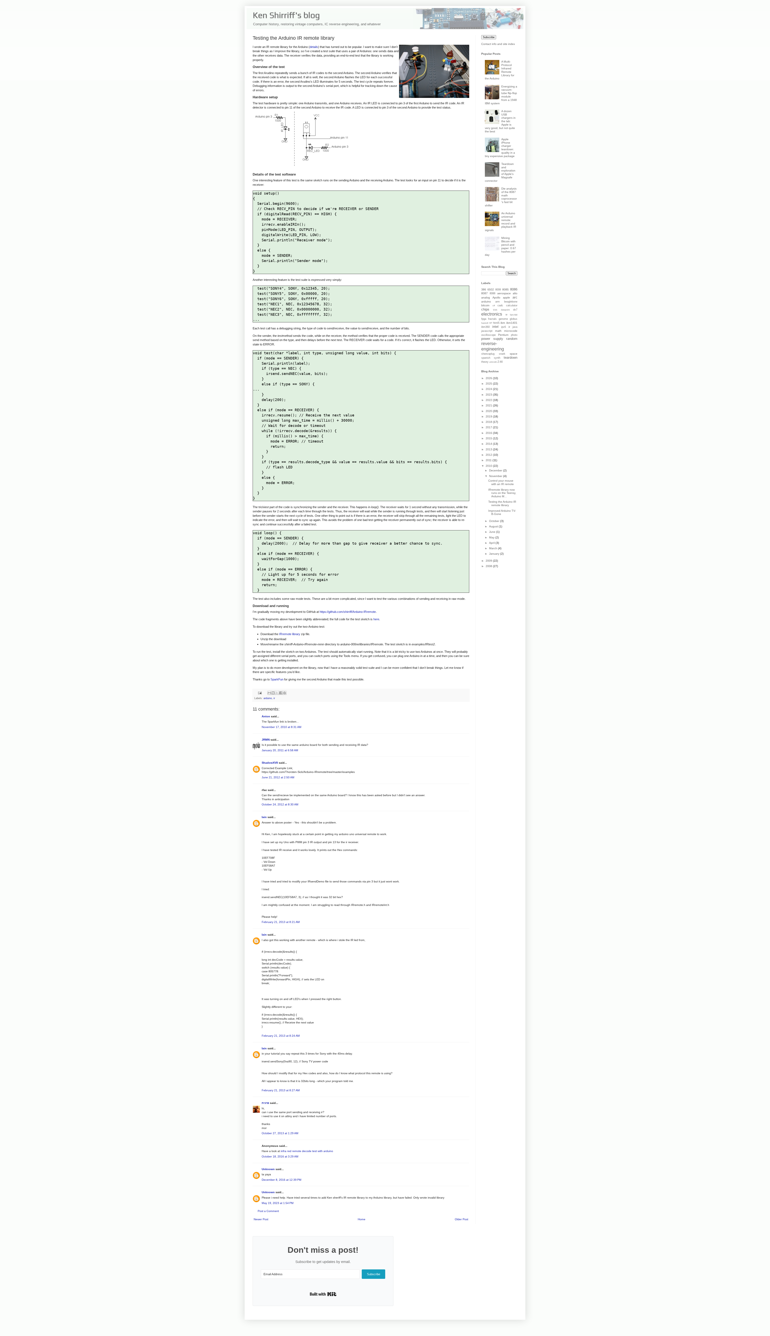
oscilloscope (488, 335)
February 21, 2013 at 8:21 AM (281, 922)
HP (490, 323)
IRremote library (289, 634)
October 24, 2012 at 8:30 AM (280, 804)
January (494, 553)
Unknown (268, 1169)
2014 (489, 443)
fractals (492, 319)
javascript (486, 331)
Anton (266, 716)
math (498, 330)
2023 (489, 394)
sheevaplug (487, 353)
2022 (489, 400)
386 (483, 289)
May (492, 537)
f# (506, 315)
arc (515, 297)
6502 (490, 289)
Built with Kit (323, 1294)
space (513, 353)
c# (493, 305)
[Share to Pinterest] (285, 693)
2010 (489, 465)
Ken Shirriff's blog (286, 15)
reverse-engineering (492, 346)
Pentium (503, 334)
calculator (511, 305)
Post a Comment (268, 1211)
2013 (489, 449)
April (492, 542)
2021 (489, 405)
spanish (485, 357)
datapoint (505, 310)
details (314, 47)
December (496, 470)
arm (497, 301)
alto (515, 293)
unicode (493, 362)
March (493, 548)
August (494, 526)
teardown (510, 357)
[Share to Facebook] (281, 693)
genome (503, 319)
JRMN (266, 739)
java (515, 327)
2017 (489, 427)
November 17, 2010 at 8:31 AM (281, 727)
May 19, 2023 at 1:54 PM (278, 1203)
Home (361, 1219)
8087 (484, 293)
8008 (498, 289)
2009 (489, 560)
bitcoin (485, 305)
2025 (489, 383)
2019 (489, 416)
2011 (489, 460)
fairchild (513, 315)
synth (497, 357)
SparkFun (277, 679)
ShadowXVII (270, 762)
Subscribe (488, 37)
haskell (484, 323)
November (496, 476)
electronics (491, 314)
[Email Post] (259, 692)
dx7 (515, 309)
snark (502, 353)
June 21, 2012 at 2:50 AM (278, 777)
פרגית (265, 1103)
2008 (489, 566)
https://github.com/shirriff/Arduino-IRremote (348, 611)
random (511, 339)
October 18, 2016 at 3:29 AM (280, 1156)
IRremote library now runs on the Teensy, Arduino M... (502, 493)
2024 (489, 389)
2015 (489, 438)
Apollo (496, 297)
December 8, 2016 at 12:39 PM (281, 1179)
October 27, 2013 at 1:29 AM (280, 1133)
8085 (505, 289)
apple (506, 297)
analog (485, 297)
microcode (510, 330)
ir (274, 698)
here (376, 619)
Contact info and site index (498, 44)
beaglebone (510, 301)
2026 (489, 378)
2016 (489, 433)
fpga (483, 319)
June (492, 531)
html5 (496, 323)
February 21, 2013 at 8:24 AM (281, 1035)
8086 (513, 289)
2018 (489, 421)
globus (513, 319)
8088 (492, 293)
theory (484, 361)
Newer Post (261, 1219)
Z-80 (500, 361)
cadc (500, 305)
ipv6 (503, 327)
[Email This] (269, 693)
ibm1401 (511, 322)
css (495, 309)
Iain (264, 817)
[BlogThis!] (273, 693)
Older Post (461, 1219)
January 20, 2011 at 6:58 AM (280, 750)
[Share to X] (277, 693)
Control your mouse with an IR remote (501, 482)
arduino (267, 698)
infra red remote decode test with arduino (307, 1151)
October (494, 521)
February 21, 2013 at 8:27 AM (281, 1090)
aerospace (504, 293)
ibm (502, 322)
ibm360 (485, 327)
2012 (489, 454)
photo (514, 335)
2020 (489, 411)
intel (495, 327)
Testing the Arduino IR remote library (502, 503)
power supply (492, 339)
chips (485, 309)
